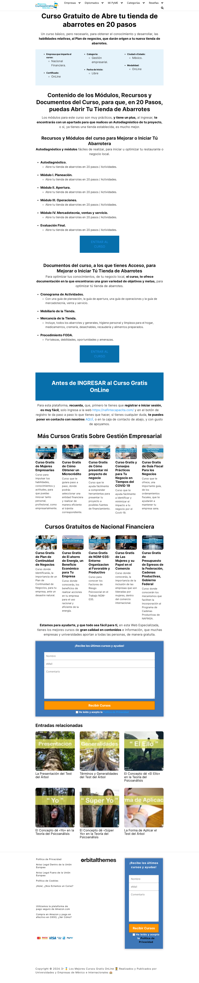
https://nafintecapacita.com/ (113, 410)
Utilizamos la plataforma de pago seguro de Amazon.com (53, 907)
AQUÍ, (90, 419)
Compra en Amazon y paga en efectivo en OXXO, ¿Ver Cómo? (54, 915)
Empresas (70, 2)
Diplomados (92, 2)
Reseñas (154, 2)
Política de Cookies (47, 880)
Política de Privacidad (116, 712)
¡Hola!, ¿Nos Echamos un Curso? (54, 886)
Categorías (133, 2)
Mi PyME (113, 2)
